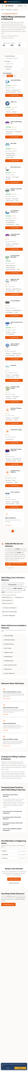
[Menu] (2, 5)
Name (15, 75)
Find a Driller (8, 9)
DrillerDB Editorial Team (12, 36)
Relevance (10, 75)
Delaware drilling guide (9, 615)
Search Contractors (10, 56)
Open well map (6, 746)
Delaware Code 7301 (7, 603)
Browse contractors (14, 879)
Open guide (5, 714)
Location (8, 61)
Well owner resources (14, 883)
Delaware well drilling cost (10, 607)
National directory (9, 904)
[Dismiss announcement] (26, 2)
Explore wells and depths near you (16, 564)
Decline (7, 1068)
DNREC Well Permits (6, 597)
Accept (20, 1068)
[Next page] (18, 531)
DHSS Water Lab (18, 597)
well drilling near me (10, 896)
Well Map (20, 5)
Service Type (9, 66)
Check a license (6, 698)
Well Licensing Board (6, 600)
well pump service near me (7, 899)
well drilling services (20, 897)
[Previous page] (10, 531)
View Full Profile (15, 95)
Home (2, 9)
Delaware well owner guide (10, 611)
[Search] (25, 5)
